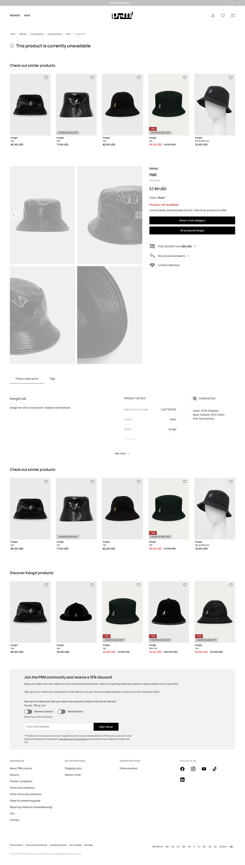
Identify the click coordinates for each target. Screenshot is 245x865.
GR (183, 841)
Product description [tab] (27, 378)
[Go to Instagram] (195, 771)
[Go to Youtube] (206, 771)
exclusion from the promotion (73, 739)
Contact (15, 820)
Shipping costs (73, 768)
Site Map (88, 839)
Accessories (53, 23)
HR (189, 841)
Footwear (38, 23)
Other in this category (192, 220)
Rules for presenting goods (25, 800)
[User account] (213, 15)
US (231, 841)
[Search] (203, 15)
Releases (102, 23)
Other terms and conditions (25, 794)
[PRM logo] (122, 15)
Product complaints (21, 781)
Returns (14, 774)
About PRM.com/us (21, 768)
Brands (67, 23)
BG (167, 841)
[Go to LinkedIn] (184, 781)
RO (204, 841)
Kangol (153, 168)
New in (14, 23)
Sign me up (106, 726)
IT (194, 841)
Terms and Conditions (22, 787)
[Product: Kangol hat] (30, 104)
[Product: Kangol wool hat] (168, 612)
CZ (172, 841)
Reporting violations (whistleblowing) (31, 807)
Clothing (25, 23)
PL (199, 841)
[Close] (232, 3)
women (15, 15)
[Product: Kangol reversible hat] (214, 104)
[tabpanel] (122, 420)
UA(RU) (223, 841)
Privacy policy (16, 839)
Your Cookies (75, 839)
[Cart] (233, 15)
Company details (58, 839)
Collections (80, 23)
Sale (91, 23)
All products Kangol (192, 230)
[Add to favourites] (46, 77)
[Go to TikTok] (217, 771)
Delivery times (73, 774)
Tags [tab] (52, 378)
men (27, 15)
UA (215, 841)
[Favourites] (223, 15)
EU (178, 841)
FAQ (12, 813)
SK (210, 841)
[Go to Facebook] (184, 771)
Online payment (129, 768)
